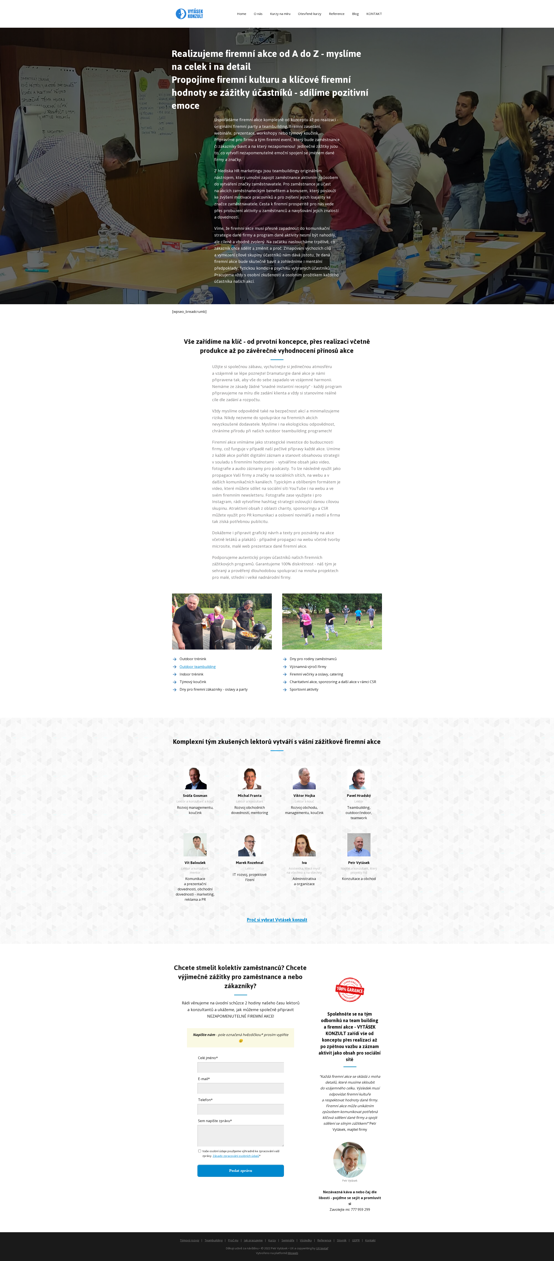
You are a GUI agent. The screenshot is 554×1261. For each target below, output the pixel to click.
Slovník (341, 1240)
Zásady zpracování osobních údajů (236, 1156)
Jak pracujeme (253, 1240)
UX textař (322, 1248)
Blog (355, 13)
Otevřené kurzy (309, 13)
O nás (258, 13)
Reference (337, 13)
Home (241, 13)
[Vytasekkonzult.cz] (189, 13)
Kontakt (370, 1240)
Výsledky (306, 1240)
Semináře (288, 1240)
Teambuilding (213, 1240)
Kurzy (272, 1240)
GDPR (356, 1240)
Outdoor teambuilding (198, 666)
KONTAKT (374, 13)
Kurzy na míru (280, 13)
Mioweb (293, 1253)
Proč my (233, 1240)
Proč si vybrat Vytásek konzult (277, 919)
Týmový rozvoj (189, 1240)
